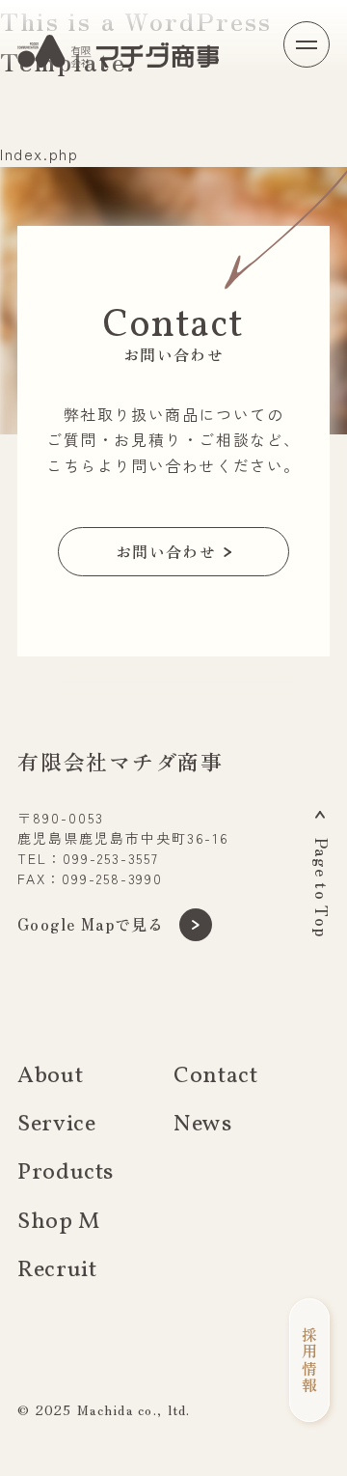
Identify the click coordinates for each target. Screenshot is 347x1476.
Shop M (58, 1222)
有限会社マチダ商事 (120, 760)
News (203, 1124)
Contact (215, 1076)
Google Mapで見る (91, 923)
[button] (306, 44)
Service (56, 1124)
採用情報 (309, 1359)
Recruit (56, 1270)
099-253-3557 (111, 858)
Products (65, 1172)
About (50, 1076)
